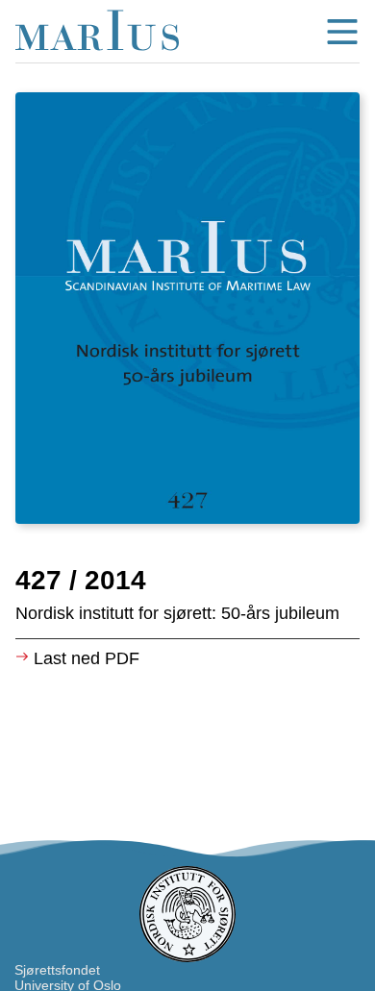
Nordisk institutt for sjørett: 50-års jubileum (177, 613)
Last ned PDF (86, 658)
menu (342, 31)
